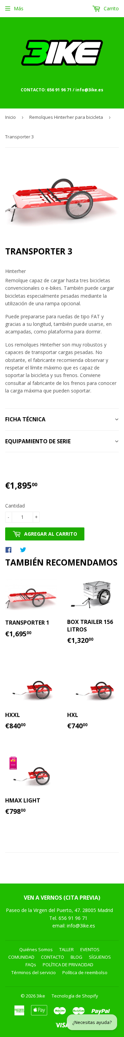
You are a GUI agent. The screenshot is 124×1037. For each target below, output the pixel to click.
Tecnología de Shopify (75, 996)
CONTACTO (52, 957)
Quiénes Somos (36, 949)
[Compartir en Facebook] (10, 549)
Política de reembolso (84, 972)
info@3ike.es (81, 925)
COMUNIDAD (21, 957)
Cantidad (15, 505)
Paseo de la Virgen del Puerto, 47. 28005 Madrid (59, 910)
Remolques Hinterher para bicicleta (66, 117)
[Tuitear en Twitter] (25, 549)
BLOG (76, 957)
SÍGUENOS (100, 957)
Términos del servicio (33, 972)
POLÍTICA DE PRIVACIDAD (68, 964)
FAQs (30, 964)
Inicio (10, 117)
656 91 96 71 (74, 918)
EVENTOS (90, 949)
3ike (41, 996)
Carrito (110, 8)
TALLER (66, 949)
